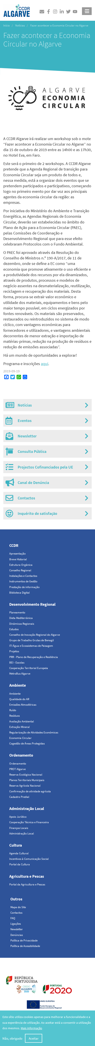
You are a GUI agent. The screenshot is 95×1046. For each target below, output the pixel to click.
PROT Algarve (17, 769)
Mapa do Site (18, 907)
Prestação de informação (24, 587)
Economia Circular (20, 738)
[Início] (16, 9)
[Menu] (87, 11)
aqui (44, 363)
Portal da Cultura (19, 864)
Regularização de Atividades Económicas (33, 732)
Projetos (14, 651)
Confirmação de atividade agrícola (30, 791)
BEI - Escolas (16, 662)
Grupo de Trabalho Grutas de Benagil (31, 640)
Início (6, 25)
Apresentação (17, 553)
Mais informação (31, 1028)
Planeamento (17, 612)
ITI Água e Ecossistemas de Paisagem (31, 646)
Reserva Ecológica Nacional (25, 774)
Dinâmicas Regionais (21, 624)
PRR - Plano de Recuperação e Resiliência (33, 657)
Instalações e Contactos (23, 576)
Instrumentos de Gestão (23, 581)
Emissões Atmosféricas (22, 705)
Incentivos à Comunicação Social (29, 859)
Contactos (16, 913)
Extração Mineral (19, 727)
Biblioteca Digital (19, 592)
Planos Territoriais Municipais (26, 780)
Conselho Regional (20, 570)
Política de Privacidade (24, 940)
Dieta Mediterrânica (21, 618)
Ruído (12, 710)
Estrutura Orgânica (20, 565)
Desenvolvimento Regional (32, 604)
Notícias (20, 25)
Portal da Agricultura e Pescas (27, 884)
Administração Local (26, 808)
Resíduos (14, 716)
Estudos (14, 629)
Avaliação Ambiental (21, 721)
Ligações (15, 924)
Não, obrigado (12, 1038)
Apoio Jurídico (18, 817)
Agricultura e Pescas (26, 876)
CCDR (13, 545)
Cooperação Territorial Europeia (28, 668)
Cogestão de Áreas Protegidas (27, 743)
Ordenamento (21, 755)
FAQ (12, 918)
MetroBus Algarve (19, 673)
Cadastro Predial (19, 797)
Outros (16, 899)
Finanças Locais (18, 828)
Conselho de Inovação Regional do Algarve (34, 635)
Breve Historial (18, 559)
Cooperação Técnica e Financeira (29, 822)
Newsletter (16, 929)
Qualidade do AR (19, 699)
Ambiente (17, 685)
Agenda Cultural (18, 853)
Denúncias (16, 935)
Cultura (15, 845)
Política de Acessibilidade (25, 946)
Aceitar (33, 1038)
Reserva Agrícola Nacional (24, 785)
